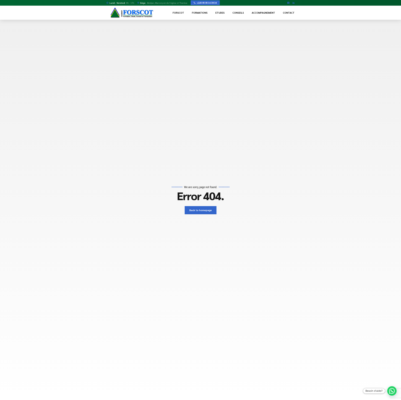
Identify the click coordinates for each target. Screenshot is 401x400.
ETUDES (220, 12)
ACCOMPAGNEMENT (263, 12)
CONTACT (288, 12)
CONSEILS (238, 12)
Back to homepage (200, 210)
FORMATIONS (200, 12)
